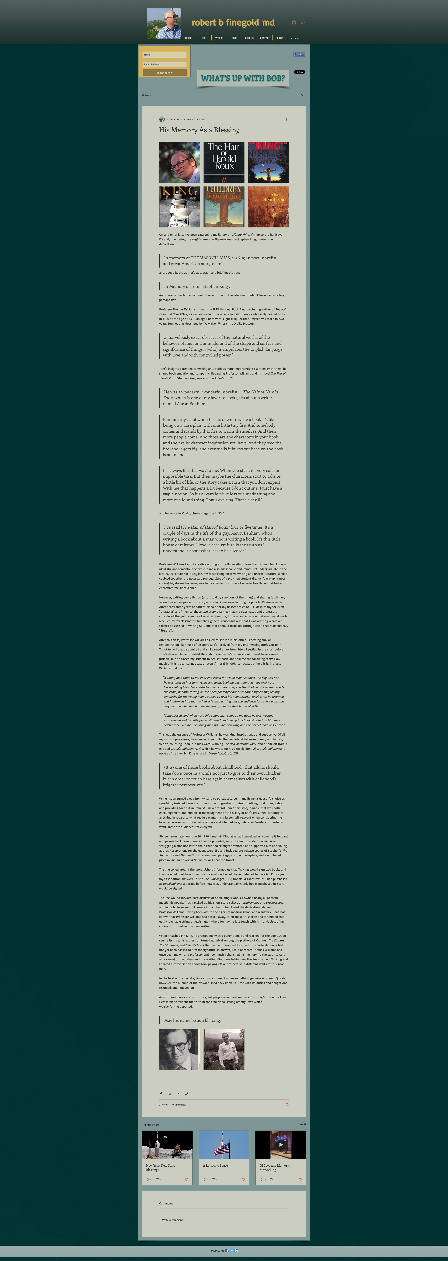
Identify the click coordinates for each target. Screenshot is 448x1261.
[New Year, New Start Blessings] (167, 1145)
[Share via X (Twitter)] (169, 1093)
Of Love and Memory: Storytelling (275, 1167)
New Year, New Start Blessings (160, 1167)
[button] (301, 95)
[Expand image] (179, 162)
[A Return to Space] (224, 1145)
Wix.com (246, 1259)
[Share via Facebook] (161, 1093)
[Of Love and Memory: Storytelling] (280, 1145)
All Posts (146, 95)
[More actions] (287, 119)
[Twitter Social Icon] (232, 1250)
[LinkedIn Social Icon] (236, 1250)
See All (302, 1124)
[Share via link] (186, 1093)
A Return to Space (215, 1165)
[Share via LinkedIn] (178, 1093)
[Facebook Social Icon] (227, 1250)
